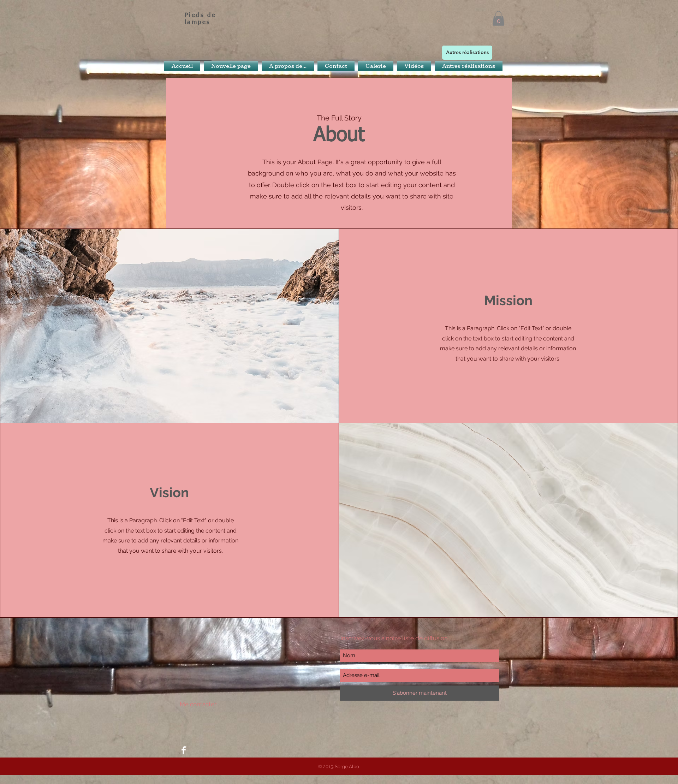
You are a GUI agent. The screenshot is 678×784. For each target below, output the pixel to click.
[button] (498, 18)
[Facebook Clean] (184, 750)
